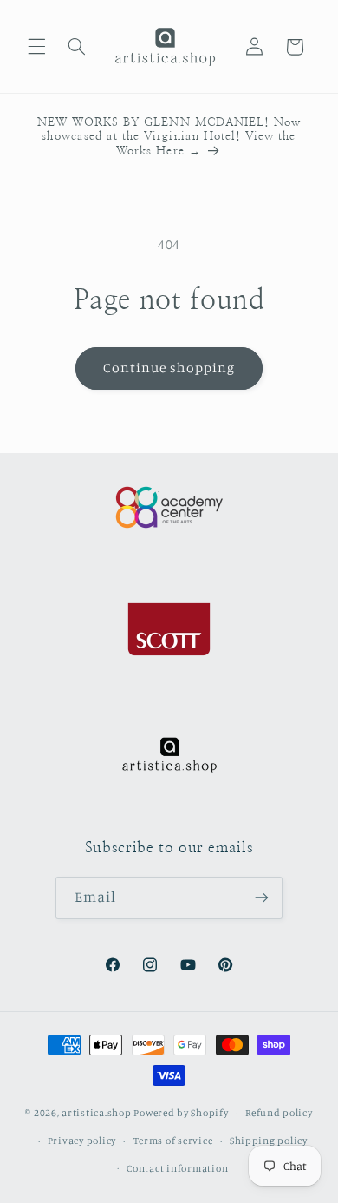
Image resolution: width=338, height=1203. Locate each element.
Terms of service (173, 1140)
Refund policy (279, 1113)
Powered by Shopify (180, 1113)
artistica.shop (96, 1113)
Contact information (177, 1168)
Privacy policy (82, 1140)
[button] (36, 47)
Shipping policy (269, 1140)
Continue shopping (169, 367)
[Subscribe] (262, 898)
